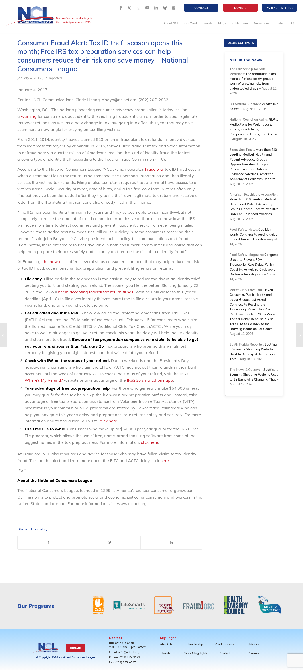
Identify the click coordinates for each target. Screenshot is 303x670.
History (254, 644)
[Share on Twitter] (109, 542)
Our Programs (224, 644)
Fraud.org (154, 169)
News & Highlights (195, 653)
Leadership (195, 644)
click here (108, 421)
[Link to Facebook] (120, 7)
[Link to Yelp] (174, 7)
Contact (201, 8)
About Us (166, 644)
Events (166, 653)
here (164, 460)
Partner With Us (279, 8)
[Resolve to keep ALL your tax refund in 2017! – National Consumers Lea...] (3, 335)
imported (55, 78)
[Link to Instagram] (138, 7)
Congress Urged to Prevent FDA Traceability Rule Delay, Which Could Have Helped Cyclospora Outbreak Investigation (254, 264)
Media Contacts (241, 43)
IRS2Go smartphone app (150, 380)
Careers (254, 653)
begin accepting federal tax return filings (96, 292)
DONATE (240, 8)
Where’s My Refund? (44, 380)
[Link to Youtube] (147, 7)
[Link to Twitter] (129, 7)
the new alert (55, 261)
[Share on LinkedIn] (171, 542)
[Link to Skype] (165, 7)
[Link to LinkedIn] (156, 7)
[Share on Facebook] (48, 542)
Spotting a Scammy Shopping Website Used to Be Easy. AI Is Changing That (254, 374)
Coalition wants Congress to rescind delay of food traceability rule (253, 234)
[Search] (292, 23)
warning (29, 116)
